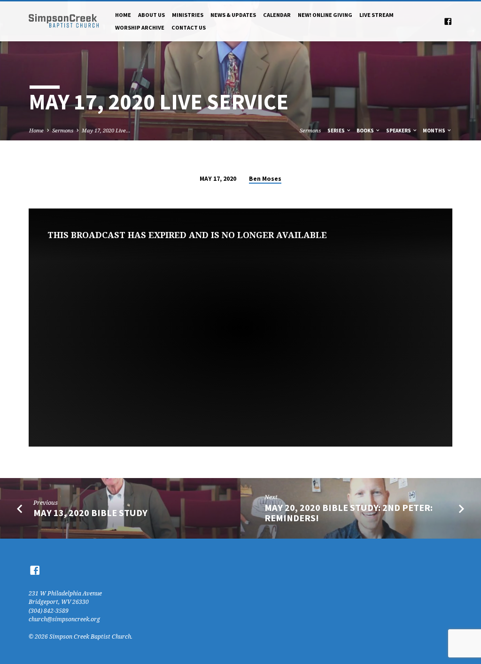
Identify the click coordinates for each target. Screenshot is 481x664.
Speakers (399, 130)
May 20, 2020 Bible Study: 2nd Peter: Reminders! (348, 513)
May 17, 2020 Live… (106, 130)
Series (336, 130)
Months (434, 130)
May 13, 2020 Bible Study (90, 513)
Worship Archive (139, 27)
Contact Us (188, 27)
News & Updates (233, 14)
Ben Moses (265, 179)
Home (123, 14)
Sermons (62, 130)
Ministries (187, 14)
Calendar (277, 14)
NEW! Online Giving (325, 14)
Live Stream (376, 14)
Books (366, 130)
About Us (151, 14)
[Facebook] (447, 21)
